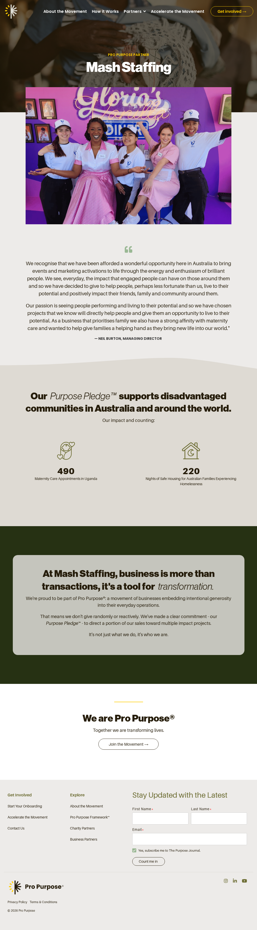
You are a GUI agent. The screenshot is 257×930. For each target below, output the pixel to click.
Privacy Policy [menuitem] (17, 902)
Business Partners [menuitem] (83, 839)
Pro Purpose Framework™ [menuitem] (90, 817)
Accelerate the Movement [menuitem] (27, 817)
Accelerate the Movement (177, 11)
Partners (133, 11)
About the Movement (65, 11)
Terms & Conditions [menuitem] (43, 902)
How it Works (105, 11)
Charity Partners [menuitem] (82, 828)
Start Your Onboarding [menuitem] (25, 806)
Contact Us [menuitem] (16, 828)
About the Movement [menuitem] (86, 806)
